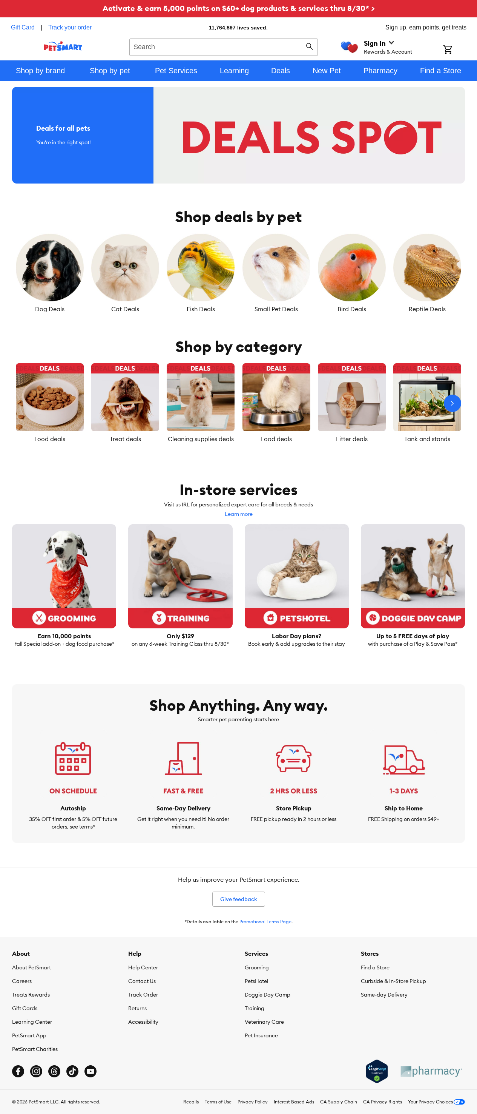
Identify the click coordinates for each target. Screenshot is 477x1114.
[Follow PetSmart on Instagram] (36, 1071)
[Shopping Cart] (457, 50)
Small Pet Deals (276, 309)
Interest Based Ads (294, 1102)
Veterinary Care (264, 1021)
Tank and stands (427, 439)
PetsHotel (256, 981)
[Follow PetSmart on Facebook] (18, 1071)
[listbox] (238, 273)
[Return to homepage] (63, 46)
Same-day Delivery (384, 994)
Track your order (70, 27)
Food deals (49, 439)
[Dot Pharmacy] (431, 1071)
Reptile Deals (427, 309)
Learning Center (32, 1021)
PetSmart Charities (35, 1049)
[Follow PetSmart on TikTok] (72, 1071)
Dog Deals (49, 309)
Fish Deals (201, 309)
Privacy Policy (253, 1102)
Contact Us (142, 981)
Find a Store (375, 967)
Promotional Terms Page (265, 921)
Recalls (191, 1102)
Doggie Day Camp (267, 994)
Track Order (143, 994)
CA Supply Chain (338, 1102)
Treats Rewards (31, 994)
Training (254, 1008)
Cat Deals (125, 309)
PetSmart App (29, 1035)
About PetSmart (31, 967)
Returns (137, 1008)
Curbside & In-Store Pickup (393, 981)
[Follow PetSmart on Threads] (54, 1071)
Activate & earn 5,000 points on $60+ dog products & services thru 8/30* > (239, 8)
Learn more (239, 514)
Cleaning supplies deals (201, 439)
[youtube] (90, 1071)
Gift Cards (24, 1008)
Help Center (143, 967)
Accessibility (143, 1021)
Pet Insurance (261, 1035)
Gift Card (23, 27)
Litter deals (352, 439)
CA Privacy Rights (382, 1102)
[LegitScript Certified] (377, 1071)
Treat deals (125, 439)
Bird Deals (351, 309)
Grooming (257, 967)
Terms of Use (218, 1102)
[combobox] (223, 46)
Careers (22, 981)
